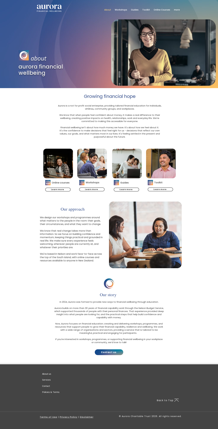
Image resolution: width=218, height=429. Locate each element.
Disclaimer (86, 416)
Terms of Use (48, 416)
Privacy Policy (68, 416)
